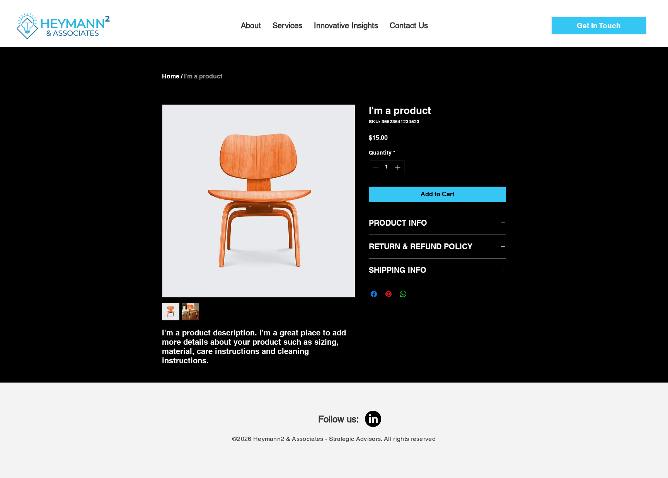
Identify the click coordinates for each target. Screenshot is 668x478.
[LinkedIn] (373, 419)
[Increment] (398, 167)
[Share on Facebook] (373, 294)
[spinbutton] (387, 167)
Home (170, 76)
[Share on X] (418, 294)
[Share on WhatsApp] (403, 294)
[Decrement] (375, 167)
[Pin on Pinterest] (388, 294)
